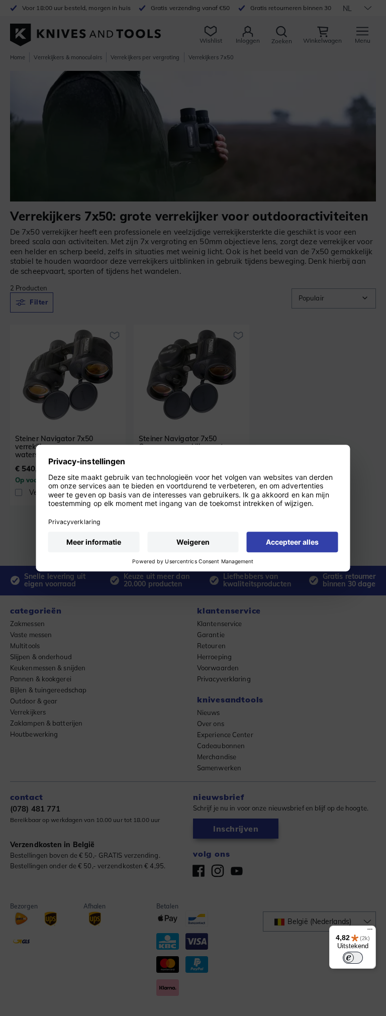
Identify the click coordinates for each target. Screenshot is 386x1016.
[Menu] (370, 932)
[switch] (353, 958)
